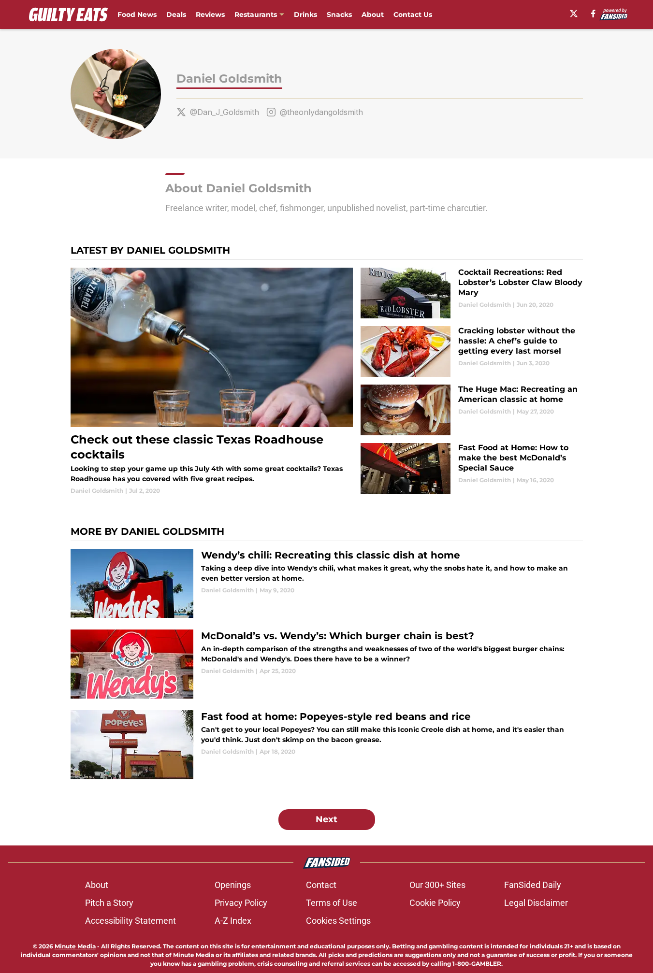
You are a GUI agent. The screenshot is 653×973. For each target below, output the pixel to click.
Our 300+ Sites (437, 885)
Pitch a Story (109, 903)
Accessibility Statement (130, 921)
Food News (137, 14)
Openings (233, 885)
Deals (176, 14)
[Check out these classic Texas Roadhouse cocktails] (212, 381)
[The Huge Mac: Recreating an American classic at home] (471, 410)
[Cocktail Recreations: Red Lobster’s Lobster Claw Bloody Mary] (471, 293)
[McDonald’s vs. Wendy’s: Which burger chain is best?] (327, 664)
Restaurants (255, 14)
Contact (321, 885)
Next (326, 819)
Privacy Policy (241, 903)
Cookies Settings (338, 921)
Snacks (339, 14)
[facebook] (593, 13)
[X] (574, 13)
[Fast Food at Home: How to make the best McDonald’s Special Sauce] (471, 468)
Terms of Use (331, 903)
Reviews (210, 14)
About (373, 14)
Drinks (305, 14)
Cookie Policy (435, 903)
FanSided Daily (532, 885)
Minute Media (75, 946)
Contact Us (412, 14)
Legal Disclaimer (536, 903)
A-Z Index (233, 921)
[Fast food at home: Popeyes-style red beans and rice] (327, 744)
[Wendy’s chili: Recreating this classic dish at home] (327, 583)
